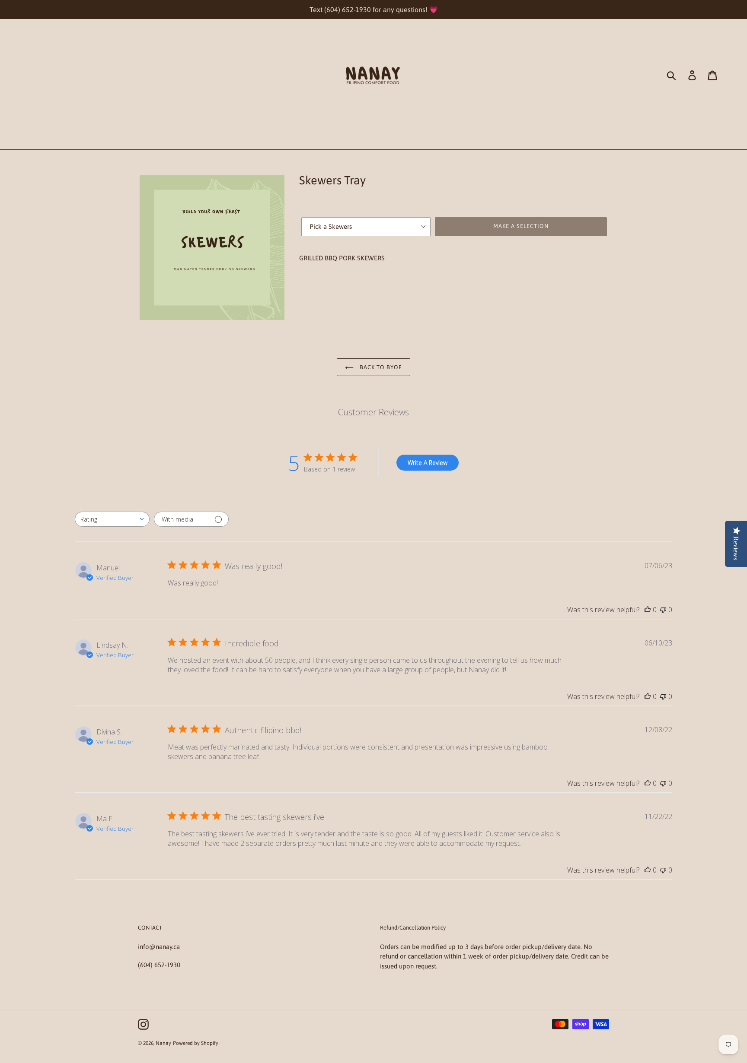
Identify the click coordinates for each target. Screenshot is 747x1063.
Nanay (163, 1043)
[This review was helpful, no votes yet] (648, 609)
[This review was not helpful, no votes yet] (663, 609)
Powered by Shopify (195, 1043)
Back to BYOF (380, 367)
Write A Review (427, 463)
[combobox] (112, 519)
